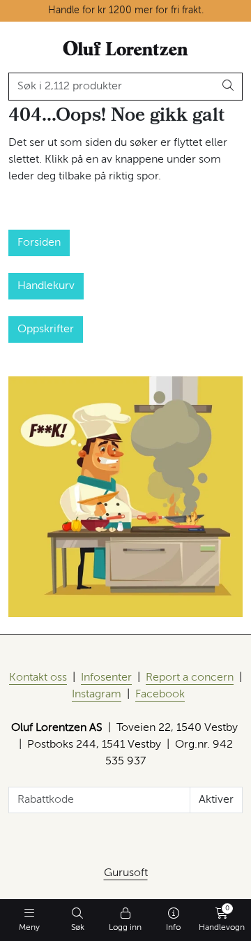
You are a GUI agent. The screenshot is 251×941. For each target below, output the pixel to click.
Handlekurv (46, 286)
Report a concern (190, 677)
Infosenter (106, 677)
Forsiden (39, 243)
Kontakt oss (38, 677)
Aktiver (216, 800)
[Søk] (228, 87)
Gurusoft (126, 873)
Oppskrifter (45, 329)
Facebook (160, 694)
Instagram (96, 694)
